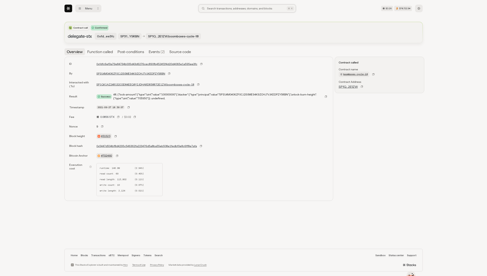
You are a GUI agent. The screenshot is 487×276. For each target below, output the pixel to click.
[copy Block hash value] (200, 146)
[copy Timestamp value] (128, 107)
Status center (396, 255)
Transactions (98, 255)
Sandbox (380, 255)
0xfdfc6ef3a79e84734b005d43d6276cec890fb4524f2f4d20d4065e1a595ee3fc (146, 64)
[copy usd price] (134, 116)
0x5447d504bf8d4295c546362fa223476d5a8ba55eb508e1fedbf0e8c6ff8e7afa (146, 146)
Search (159, 255)
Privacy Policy (157, 264)
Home (74, 255)
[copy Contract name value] (373, 74)
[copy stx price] (118, 116)
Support (411, 255)
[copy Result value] (325, 96)
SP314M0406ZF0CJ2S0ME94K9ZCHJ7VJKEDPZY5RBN (130, 73)
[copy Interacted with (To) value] (198, 84)
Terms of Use (138, 264)
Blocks (84, 255)
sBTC (112, 255)
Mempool (123, 255)
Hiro (125, 264)
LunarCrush (200, 264)
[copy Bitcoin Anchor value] (117, 155)
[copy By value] (169, 73)
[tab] (74, 51)
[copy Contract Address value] (361, 86)
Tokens (147, 255)
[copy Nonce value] (102, 126)
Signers (136, 255)
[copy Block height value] (115, 136)
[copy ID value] (201, 64)
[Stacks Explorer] (68, 8)
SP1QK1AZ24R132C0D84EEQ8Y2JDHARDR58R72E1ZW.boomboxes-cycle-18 (145, 84)
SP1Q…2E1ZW (348, 87)
